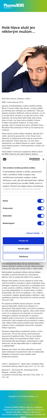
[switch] (40, 208)
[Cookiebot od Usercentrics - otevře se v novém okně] (30, 159)
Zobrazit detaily (33, 233)
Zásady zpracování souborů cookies (23, 402)
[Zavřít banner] (43, 159)
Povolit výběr (23, 249)
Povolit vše (23, 241)
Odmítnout (23, 256)
